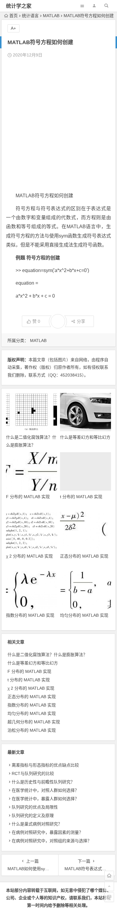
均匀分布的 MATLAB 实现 (84, 615)
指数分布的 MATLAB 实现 (30, 615)
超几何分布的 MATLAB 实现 (34, 721)
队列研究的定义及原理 (33, 815)
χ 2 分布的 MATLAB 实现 (29, 556)
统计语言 (30, 15)
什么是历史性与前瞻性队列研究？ (43, 781)
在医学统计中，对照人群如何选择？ (45, 790)
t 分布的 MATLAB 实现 (81, 496)
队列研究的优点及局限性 (35, 807)
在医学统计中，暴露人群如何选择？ (45, 798)
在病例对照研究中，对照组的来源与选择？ (52, 840)
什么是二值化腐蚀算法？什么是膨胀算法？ (47, 654)
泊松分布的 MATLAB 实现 (32, 730)
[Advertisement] (58, 125)
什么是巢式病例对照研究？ (37, 824)
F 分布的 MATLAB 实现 (28, 496)
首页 (13, 15)
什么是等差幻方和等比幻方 (85, 437)
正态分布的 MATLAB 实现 (84, 556)
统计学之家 (19, 6)
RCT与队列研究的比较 (33, 773)
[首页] (109, 875)
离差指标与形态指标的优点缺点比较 (45, 765)
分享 (81, 321)
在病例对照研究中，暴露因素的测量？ (47, 832)
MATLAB (51, 15)
